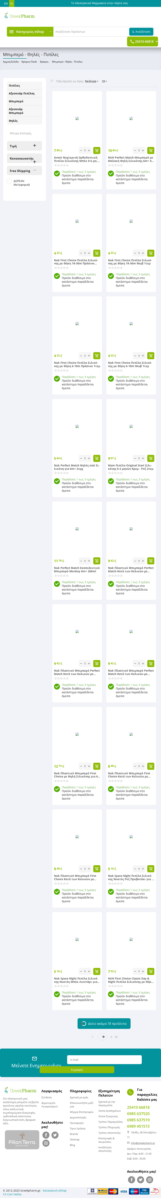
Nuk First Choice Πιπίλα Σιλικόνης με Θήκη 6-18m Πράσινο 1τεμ (77, 364)
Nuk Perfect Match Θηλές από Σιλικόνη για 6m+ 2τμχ (77, 467)
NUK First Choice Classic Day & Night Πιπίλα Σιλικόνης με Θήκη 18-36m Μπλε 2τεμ (130, 980)
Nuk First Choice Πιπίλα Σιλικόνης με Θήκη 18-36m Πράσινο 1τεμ (76, 262)
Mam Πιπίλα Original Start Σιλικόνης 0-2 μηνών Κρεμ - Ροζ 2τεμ (130, 467)
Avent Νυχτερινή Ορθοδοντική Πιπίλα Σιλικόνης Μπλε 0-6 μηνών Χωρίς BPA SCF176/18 (75, 159)
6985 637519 (138, 1120)
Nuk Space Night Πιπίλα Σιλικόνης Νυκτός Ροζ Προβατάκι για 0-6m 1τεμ (131, 877)
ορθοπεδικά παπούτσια (17, 1116)
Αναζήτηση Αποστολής (105, 1149)
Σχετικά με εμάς (79, 1097)
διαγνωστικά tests (13, 1120)
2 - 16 (114, 1037)
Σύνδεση (46, 1097)
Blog (72, 1145)
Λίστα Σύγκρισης (108, 1116)
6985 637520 (138, 1113)
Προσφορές (77, 1123)
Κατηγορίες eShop (30, 31)
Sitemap (75, 1139)
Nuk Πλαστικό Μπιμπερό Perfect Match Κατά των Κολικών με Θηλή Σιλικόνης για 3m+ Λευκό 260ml (131, 672)
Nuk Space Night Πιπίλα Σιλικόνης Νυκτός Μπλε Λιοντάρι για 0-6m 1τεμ (76, 980)
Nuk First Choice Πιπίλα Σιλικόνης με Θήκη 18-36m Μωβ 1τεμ (130, 262)
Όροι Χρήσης (78, 1128)
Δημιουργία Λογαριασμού (49, 1104)
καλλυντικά (16, 1109)
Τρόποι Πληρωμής (109, 1127)
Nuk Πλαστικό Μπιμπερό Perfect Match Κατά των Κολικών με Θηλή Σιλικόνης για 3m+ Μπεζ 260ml (131, 569)
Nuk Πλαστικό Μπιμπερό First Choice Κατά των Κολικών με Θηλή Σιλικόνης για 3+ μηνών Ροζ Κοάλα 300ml (129, 775)
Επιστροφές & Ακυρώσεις (106, 1140)
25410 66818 (144, 41)
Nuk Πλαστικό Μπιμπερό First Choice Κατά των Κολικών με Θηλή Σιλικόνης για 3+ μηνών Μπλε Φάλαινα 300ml (75, 877)
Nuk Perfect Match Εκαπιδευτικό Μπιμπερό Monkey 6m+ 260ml (77, 569)
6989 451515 (138, 1126)
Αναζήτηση (142, 31)
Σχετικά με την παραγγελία (106, 1103)
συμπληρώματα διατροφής (19, 1112)
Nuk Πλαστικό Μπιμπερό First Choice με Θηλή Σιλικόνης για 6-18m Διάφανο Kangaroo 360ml (76, 775)
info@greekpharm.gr (143, 1143)
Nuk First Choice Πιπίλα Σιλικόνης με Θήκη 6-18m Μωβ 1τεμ (130, 364)
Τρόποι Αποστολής (109, 1133)
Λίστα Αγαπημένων (109, 1110)
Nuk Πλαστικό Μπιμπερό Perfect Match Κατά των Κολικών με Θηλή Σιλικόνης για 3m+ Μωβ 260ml (77, 672)
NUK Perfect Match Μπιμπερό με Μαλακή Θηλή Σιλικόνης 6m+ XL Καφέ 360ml (130, 159)
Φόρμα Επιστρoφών (81, 1112)
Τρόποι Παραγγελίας (110, 1122)
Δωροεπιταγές (78, 1117)
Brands (74, 1134)
